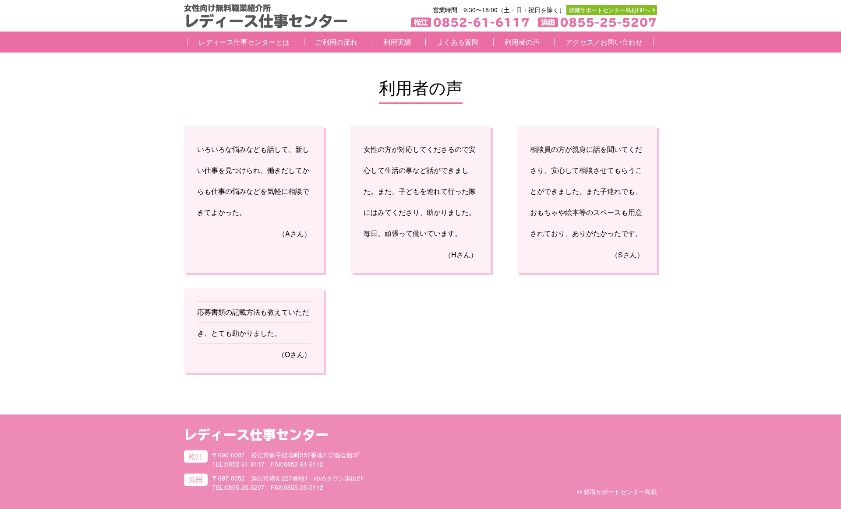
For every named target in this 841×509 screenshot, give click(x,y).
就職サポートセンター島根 (620, 491)
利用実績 (397, 42)
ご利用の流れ (336, 42)
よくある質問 (458, 42)
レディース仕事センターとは (244, 42)
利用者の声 (522, 42)
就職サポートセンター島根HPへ (609, 10)
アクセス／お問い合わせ (604, 42)
